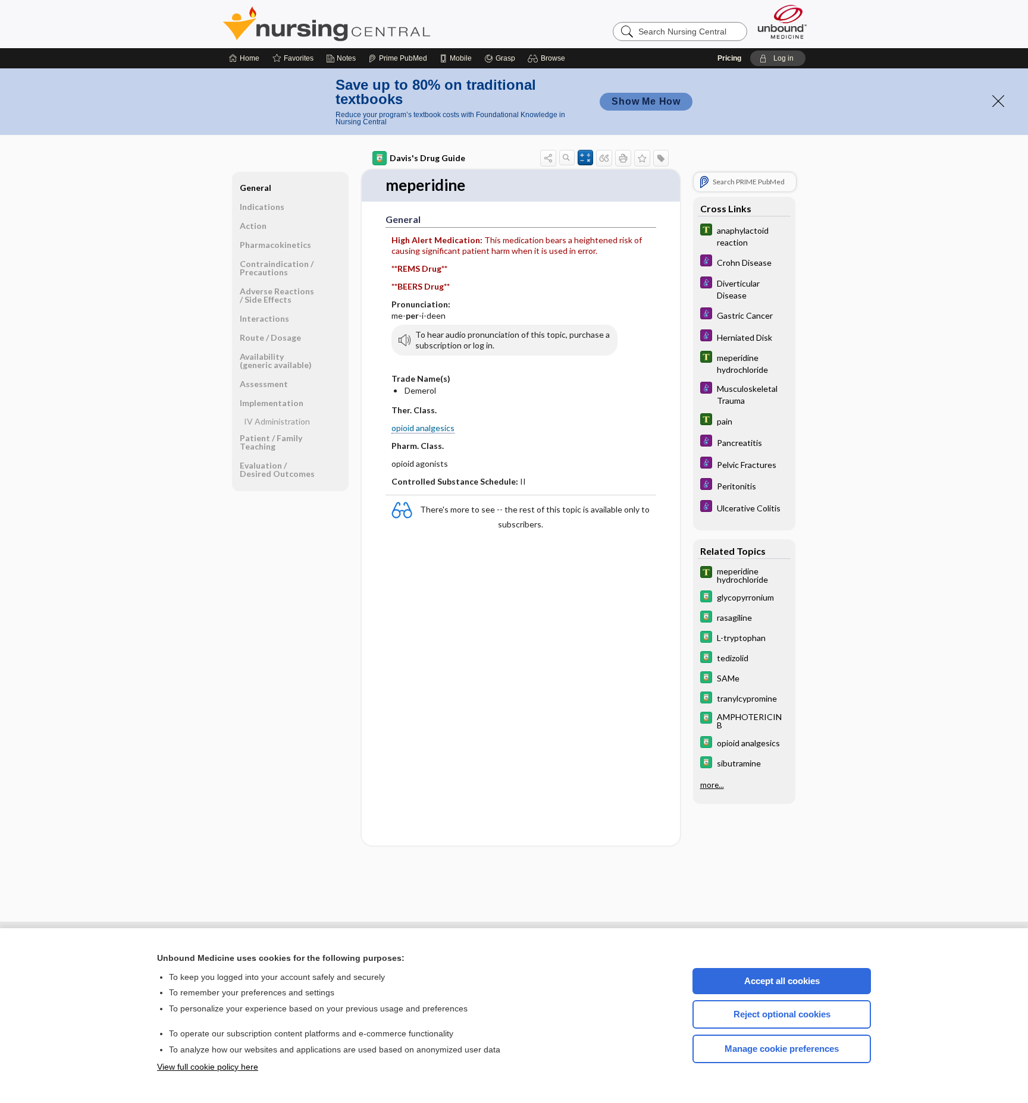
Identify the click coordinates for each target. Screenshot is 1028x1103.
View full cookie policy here (207, 1066)
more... (712, 785)
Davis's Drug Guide (427, 158)
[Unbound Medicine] (782, 21)
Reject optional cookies (782, 1014)
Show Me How (646, 101)
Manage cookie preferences (782, 1049)
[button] (548, 58)
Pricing (729, 58)
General (255, 188)
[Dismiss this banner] (998, 101)
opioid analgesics (423, 428)
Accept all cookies (782, 981)
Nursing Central (371, 24)
